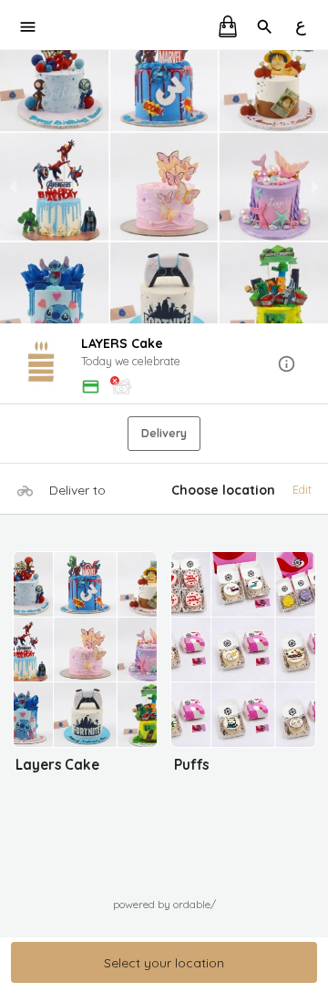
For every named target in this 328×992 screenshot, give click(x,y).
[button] (164, 365)
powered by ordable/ (164, 904)
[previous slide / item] (13, 186)
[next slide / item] (315, 186)
